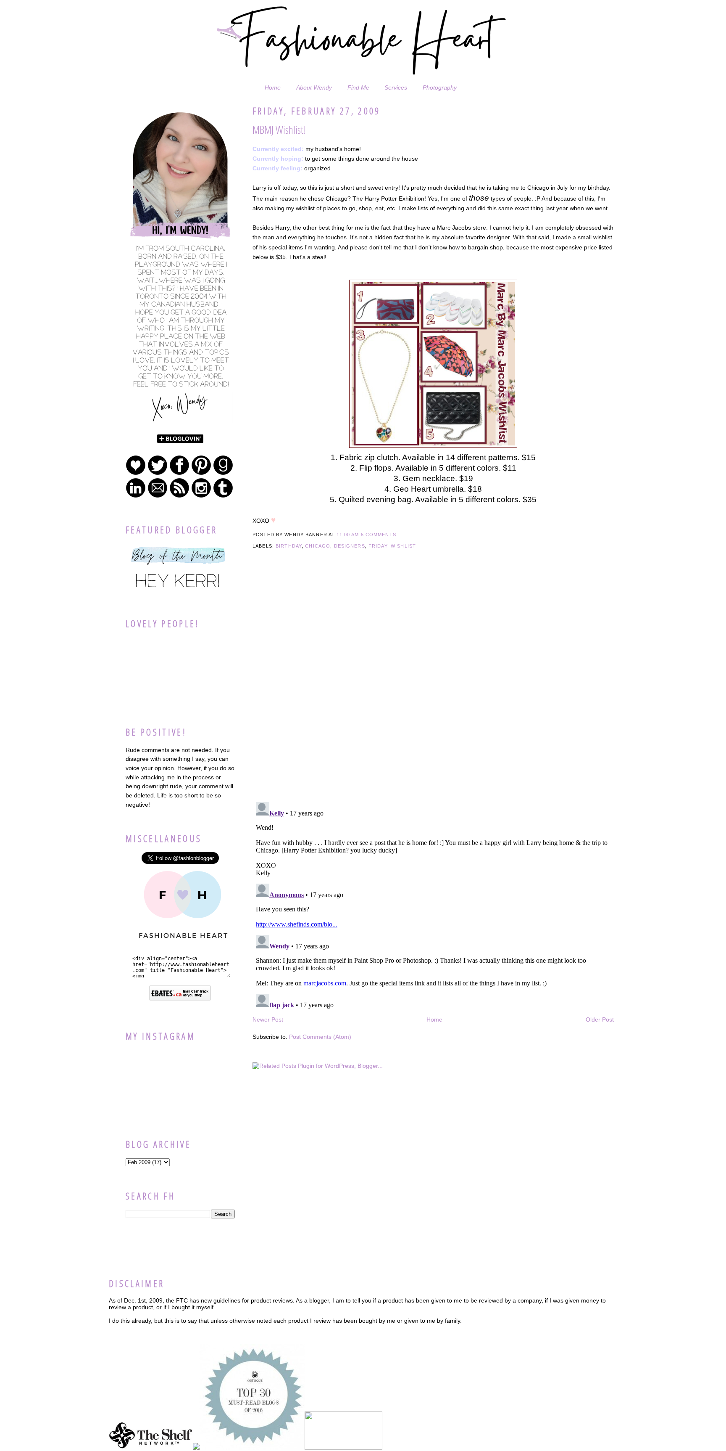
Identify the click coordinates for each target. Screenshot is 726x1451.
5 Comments (378, 534)
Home (273, 87)
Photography (440, 87)
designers (349, 545)
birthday (289, 545)
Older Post (600, 1019)
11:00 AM (348, 534)
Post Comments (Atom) (320, 1036)
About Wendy (314, 87)
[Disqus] (433, 687)
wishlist (403, 545)
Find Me (358, 87)
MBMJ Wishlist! (279, 129)
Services (395, 87)
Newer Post (268, 1019)
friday (377, 545)
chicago (317, 545)
